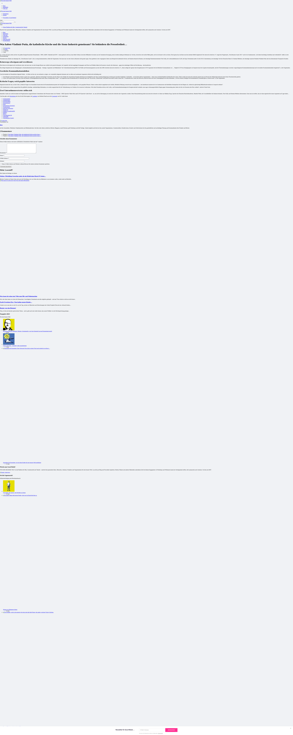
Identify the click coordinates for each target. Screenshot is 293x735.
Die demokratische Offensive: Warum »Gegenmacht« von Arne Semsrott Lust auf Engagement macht (27, 331)
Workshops (5, 13)
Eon (4, 104)
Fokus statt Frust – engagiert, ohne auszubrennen (15, 345)
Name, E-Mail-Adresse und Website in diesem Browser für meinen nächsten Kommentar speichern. (26, 164)
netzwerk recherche (8, 108)
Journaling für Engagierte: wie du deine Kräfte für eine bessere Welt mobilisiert (22, 462)
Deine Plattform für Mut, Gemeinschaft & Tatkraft (15, 27)
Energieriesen (6, 103)
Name (2, 155)
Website (2, 161)
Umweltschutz (7, 115)
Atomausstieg (6, 98)
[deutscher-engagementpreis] (5, 472)
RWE (4, 114)
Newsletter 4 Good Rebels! (9, 17)
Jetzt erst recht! (6, 39)
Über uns (5, 8)
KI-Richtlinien (6, 40)
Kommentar (3, 152)
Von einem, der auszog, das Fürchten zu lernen (14, 492)
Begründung (13, 96)
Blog (4, 5)
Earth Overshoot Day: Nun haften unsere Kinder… (16, 302)
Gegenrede (54, 96)
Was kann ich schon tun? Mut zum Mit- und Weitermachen (18, 296)
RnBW (5, 112)
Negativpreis (6, 107)
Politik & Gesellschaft (9, 111)
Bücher (5, 15)
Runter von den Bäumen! (8, 308)
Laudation (34, 96)
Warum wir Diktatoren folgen (10, 609)
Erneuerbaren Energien (9, 105)
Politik (5, 109)
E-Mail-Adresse (4, 158)
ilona (6, 49)
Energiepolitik (6, 101)
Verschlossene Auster (8, 118)
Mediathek (5, 7)
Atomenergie (6, 100)
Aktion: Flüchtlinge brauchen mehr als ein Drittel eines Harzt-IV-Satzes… (23, 176)
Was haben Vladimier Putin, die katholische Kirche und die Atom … (24, 134)
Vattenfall (5, 116)
